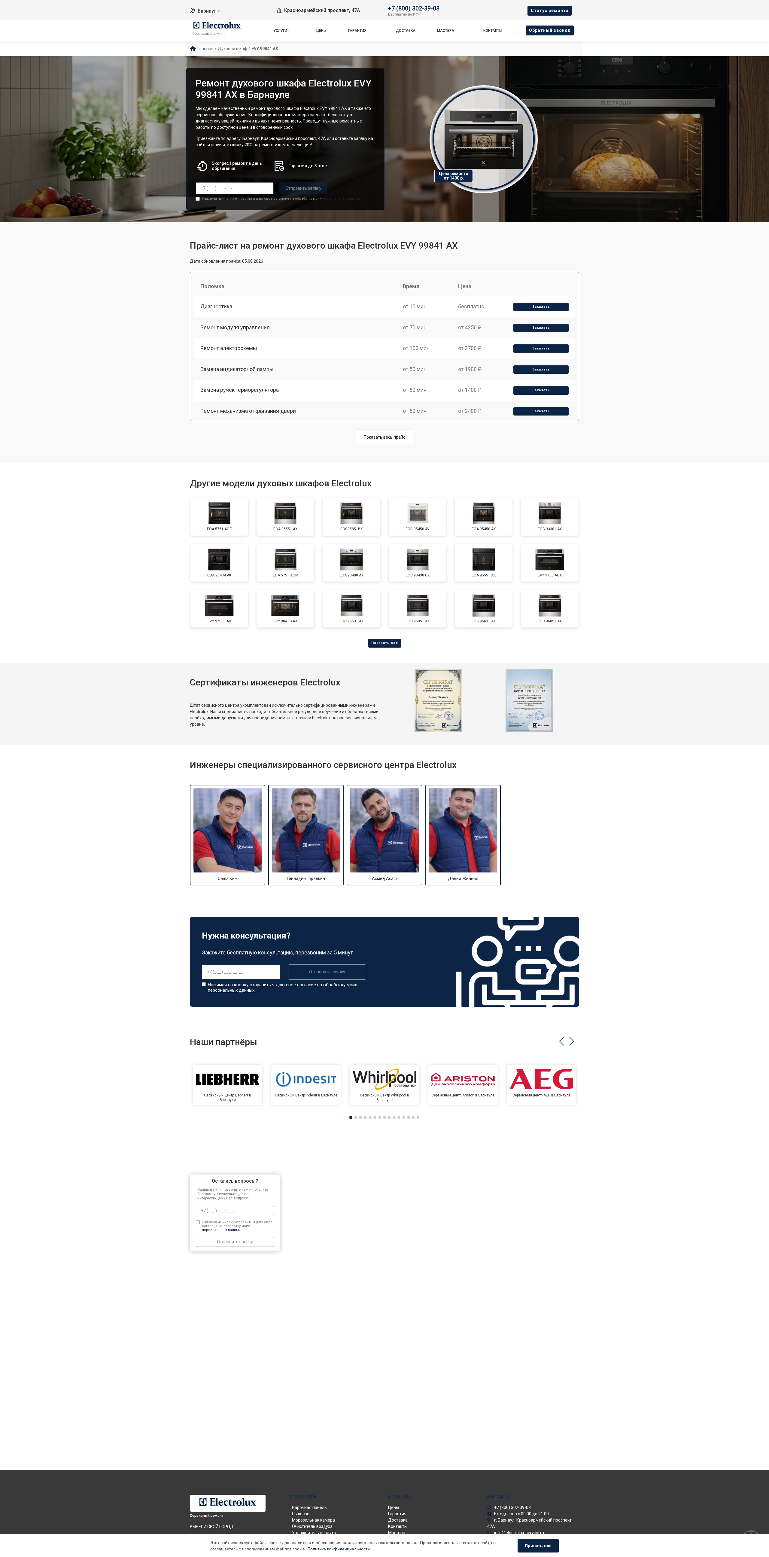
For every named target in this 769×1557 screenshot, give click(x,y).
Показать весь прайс (384, 437)
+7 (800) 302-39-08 (413, 8)
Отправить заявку (303, 188)
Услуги (280, 31)
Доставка (405, 31)
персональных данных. (341, 199)
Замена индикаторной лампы (237, 369)
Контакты (492, 31)
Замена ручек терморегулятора (239, 390)
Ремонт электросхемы (228, 348)
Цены (321, 31)
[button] (562, 1041)
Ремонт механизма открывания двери (248, 411)
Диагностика (216, 306)
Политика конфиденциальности (338, 1548)
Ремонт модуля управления (235, 327)
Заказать (541, 307)
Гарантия (357, 31)
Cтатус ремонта (550, 10)
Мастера (445, 31)
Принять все (538, 1545)
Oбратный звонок (549, 30)
